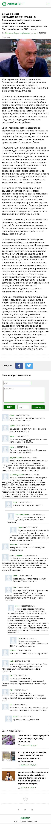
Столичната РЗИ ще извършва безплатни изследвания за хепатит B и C (33, 738)
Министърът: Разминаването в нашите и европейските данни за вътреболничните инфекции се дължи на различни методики (33, 778)
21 (35, 33)
